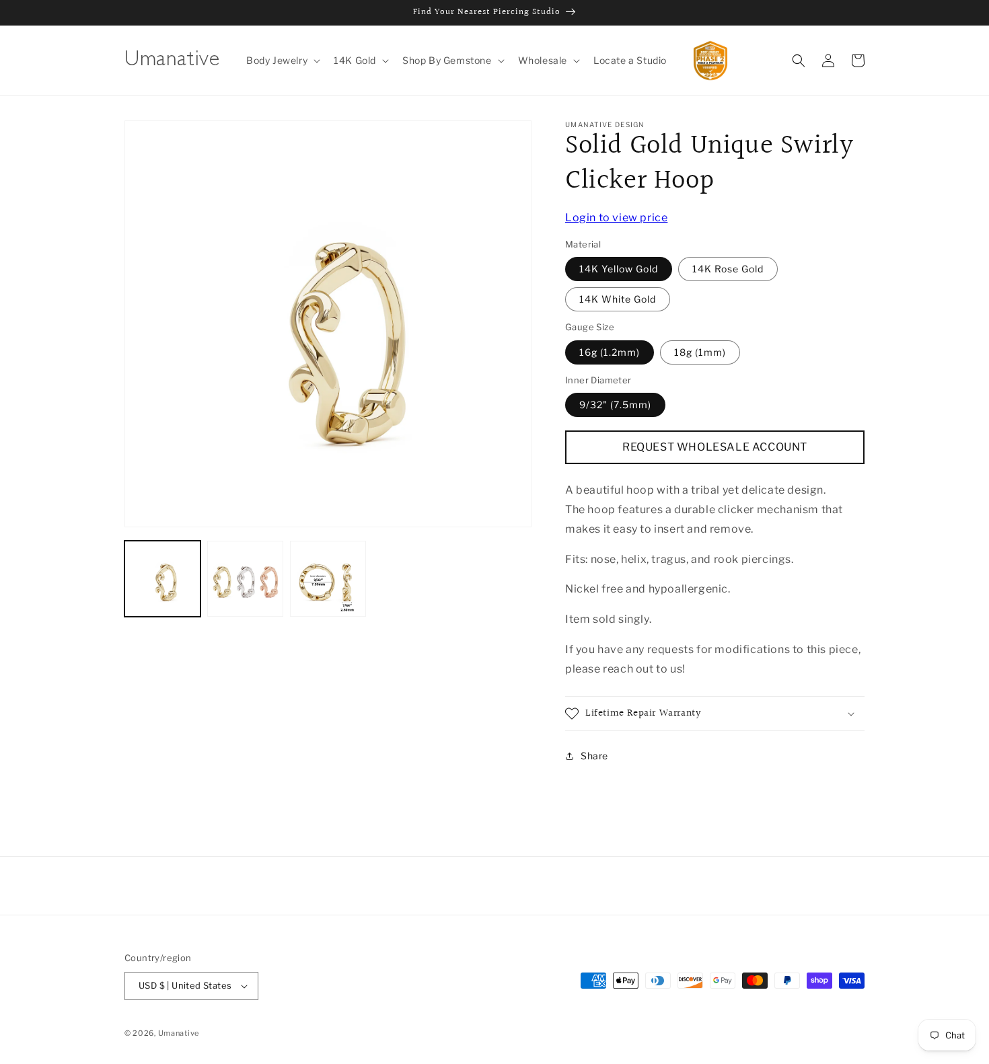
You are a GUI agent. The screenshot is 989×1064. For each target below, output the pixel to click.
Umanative (178, 1033)
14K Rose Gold (728, 269)
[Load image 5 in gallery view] (328, 579)
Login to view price (616, 217)
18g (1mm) (700, 352)
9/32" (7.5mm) (615, 405)
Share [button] (594, 756)
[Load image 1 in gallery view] (162, 579)
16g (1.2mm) (609, 352)
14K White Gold (617, 299)
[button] (282, 60)
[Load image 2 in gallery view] (245, 579)
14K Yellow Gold (618, 269)
